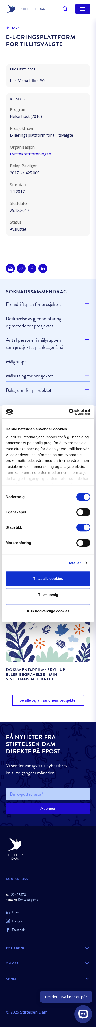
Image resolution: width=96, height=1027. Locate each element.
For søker (15, 948)
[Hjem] (48, 849)
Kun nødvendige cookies (48, 611)
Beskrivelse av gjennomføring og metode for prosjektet (33, 322)
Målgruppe (16, 361)
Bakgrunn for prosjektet (29, 390)
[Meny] (82, 9)
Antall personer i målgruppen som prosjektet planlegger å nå (34, 343)
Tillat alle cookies (48, 578)
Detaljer (74, 563)
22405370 (18, 894)
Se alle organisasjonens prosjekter (48, 700)
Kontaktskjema (28, 899)
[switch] (83, 512)
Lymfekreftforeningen (30, 154)
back (15, 28)
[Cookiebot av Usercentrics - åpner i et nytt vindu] (69, 412)
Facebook (18, 929)
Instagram (18, 921)
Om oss (12, 963)
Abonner (48, 808)
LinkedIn (17, 912)
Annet (11, 978)
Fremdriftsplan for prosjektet (33, 304)
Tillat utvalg (48, 595)
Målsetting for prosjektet (29, 375)
